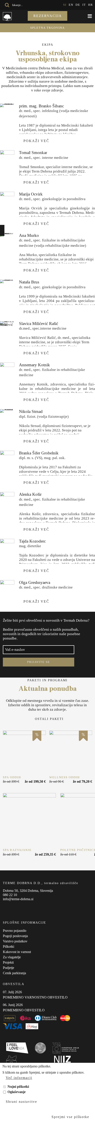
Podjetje (8, 968)
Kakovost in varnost (17, 952)
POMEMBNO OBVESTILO (24, 1010)
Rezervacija (47, 16)
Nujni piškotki (18, 1086)
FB (5, 908)
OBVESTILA (13, 984)
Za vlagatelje (12, 957)
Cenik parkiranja (14, 973)
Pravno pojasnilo (14, 930)
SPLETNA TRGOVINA (47, 27)
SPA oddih (12, 777)
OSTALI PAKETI (49, 719)
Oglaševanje (17, 1092)
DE (78, 4)
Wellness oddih (64, 777)
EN (71, 4)
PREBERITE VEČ (24, 752)
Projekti (8, 962)
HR (90, 4)
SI (64, 4)
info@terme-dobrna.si (18, 899)
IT (84, 4)
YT (23, 908)
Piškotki (8, 946)
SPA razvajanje (17, 850)
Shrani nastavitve (21, 1101)
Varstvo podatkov (15, 941)
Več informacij (19, 1078)
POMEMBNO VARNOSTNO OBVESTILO (35, 997)
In (14, 908)
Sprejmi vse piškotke (70, 1117)
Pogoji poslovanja (15, 936)
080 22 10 (10, 895)
